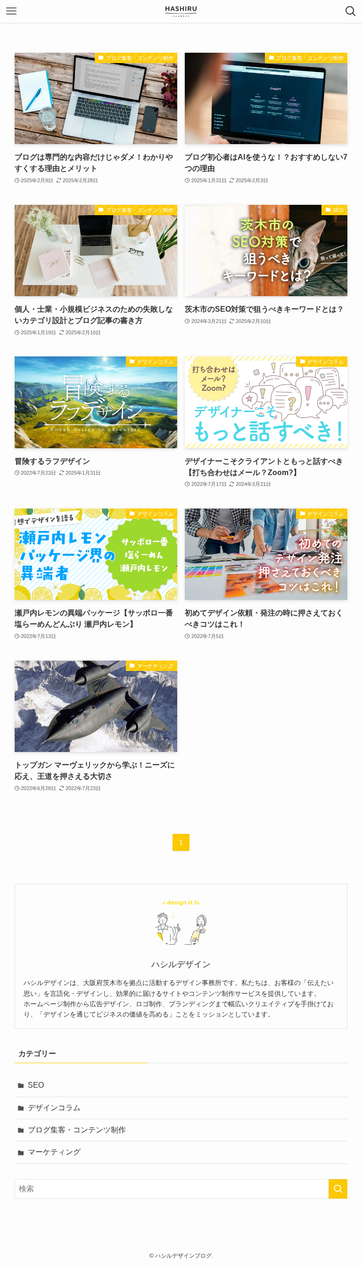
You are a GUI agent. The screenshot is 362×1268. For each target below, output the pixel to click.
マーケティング (54, 1152)
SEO (36, 1085)
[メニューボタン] (11, 11)
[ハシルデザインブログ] (181, 11)
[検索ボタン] (350, 11)
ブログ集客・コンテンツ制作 (77, 1130)
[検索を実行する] (338, 1189)
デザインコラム (54, 1108)
